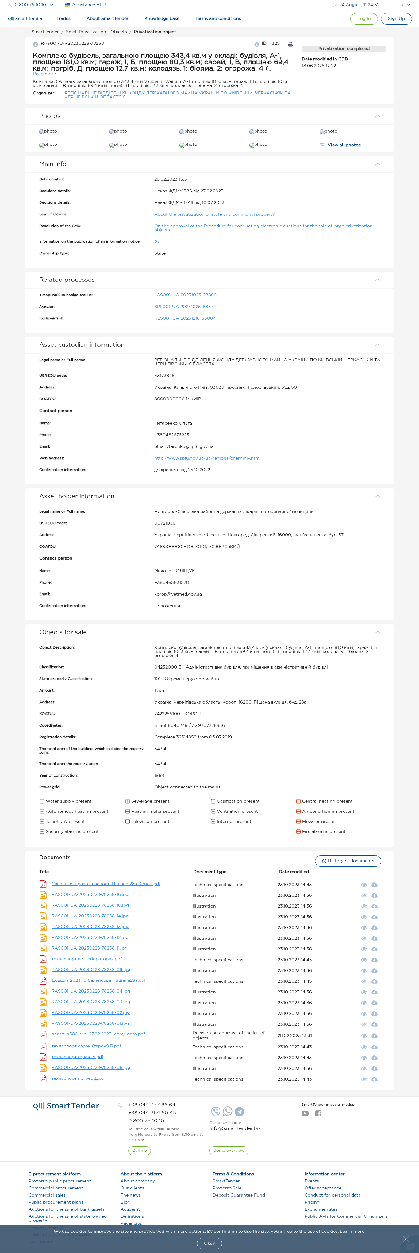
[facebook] (318, 1115)
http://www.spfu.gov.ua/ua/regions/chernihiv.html (207, 458)
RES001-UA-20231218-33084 (185, 318)
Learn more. (352, 1231)
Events (312, 1181)
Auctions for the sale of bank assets (67, 1209)
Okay (209, 1243)
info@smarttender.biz (235, 1128)
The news (131, 1195)
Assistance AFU (89, 5)
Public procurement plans (56, 1202)
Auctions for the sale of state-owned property (68, 1218)
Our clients (132, 1188)
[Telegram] (238, 1114)
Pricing (312, 1202)
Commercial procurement (56, 1188)
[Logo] (25, 19)
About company (138, 1181)
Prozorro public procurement (60, 1181)
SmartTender (226, 1181)
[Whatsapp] (227, 1114)
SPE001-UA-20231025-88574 (185, 307)
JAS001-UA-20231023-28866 (185, 295)
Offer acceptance (323, 1188)
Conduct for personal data (333, 1195)
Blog (125, 1202)
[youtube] (305, 1115)
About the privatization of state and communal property (214, 214)
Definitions (132, 1216)
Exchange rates (321, 1209)
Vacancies (131, 1223)
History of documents (351, 861)
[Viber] (215, 1114)
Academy (130, 1209)
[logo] (66, 1106)
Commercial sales (47, 1195)
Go (157, 242)
